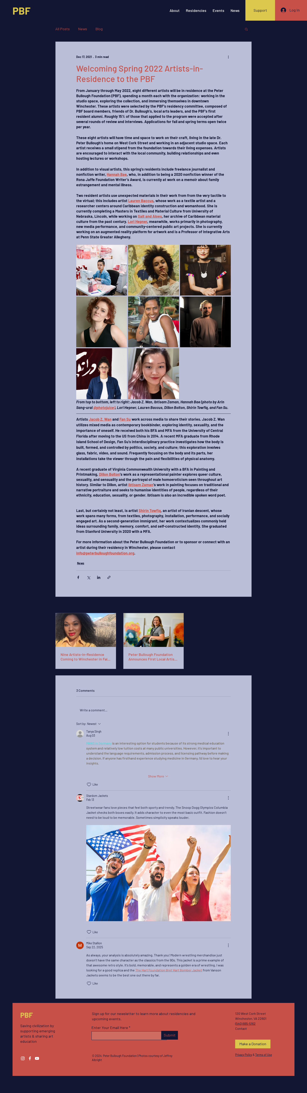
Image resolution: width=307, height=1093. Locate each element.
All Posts (62, 28)
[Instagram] (22, 1058)
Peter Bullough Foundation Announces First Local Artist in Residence (152, 656)
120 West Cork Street (250, 1013)
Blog (99, 28)
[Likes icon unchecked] (89, 784)
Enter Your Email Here (109, 1027)
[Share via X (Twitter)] (88, 577)
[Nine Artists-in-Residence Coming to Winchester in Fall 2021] (86, 630)
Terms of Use (263, 1055)
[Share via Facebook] (78, 577)
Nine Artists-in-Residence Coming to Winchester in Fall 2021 (84, 656)
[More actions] (228, 56)
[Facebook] (29, 1058)
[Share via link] (109, 577)
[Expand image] (101, 270)
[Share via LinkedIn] (99, 577)
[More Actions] (228, 733)
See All (247, 605)
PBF (21, 11)
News (82, 28)
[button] (246, 29)
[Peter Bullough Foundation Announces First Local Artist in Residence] (153, 630)
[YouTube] (36, 1058)
